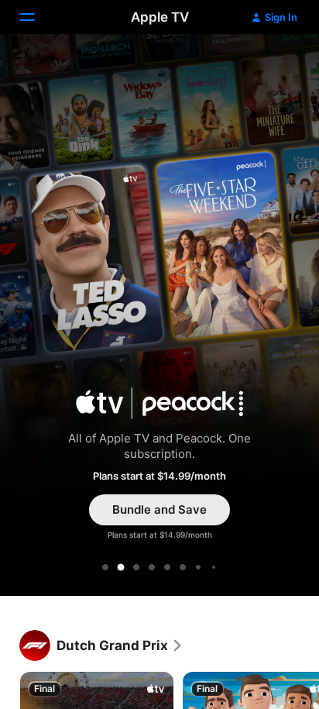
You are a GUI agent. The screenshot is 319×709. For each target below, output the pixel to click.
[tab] (105, 567)
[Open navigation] (36, 17)
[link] (120, 645)
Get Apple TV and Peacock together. (159, 317)
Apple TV (160, 17)
